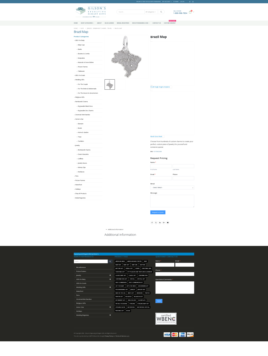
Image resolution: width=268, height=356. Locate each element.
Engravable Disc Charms (85, 111)
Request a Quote (158, 212)
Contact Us (157, 23)
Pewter (147, 293)
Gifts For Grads (80, 75)
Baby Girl (135, 265)
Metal (152, 184)
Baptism (142, 265)
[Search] (161, 12)
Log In (182, 1)
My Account (166, 1)
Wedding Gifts (79, 80)
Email (152, 174)
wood (128, 310)
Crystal (132, 279)
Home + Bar (80, 307)
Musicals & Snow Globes (86, 62)
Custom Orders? (170, 22)
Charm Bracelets (83, 154)
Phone (175, 174)
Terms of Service (121, 336)
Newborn (139, 293)
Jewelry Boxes (82, 163)
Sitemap (176, 1)
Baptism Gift (119, 268)
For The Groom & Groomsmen (88, 93)
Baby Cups (81, 45)
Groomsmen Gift (143, 286)
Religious (128, 296)
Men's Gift (131, 293)
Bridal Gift (129, 268)
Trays (79, 137)
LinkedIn (160, 222)
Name (158, 261)
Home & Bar (79, 119)
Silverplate (142, 300)
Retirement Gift (120, 300)
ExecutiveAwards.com (140, 23)
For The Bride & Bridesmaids (87, 89)
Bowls (80, 128)
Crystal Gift (141, 279)
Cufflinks (80, 159)
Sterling (132, 303)
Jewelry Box (141, 289)
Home (76, 23)
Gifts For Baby (79, 40)
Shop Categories (87, 23)
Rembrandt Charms (81, 102)
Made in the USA (120, 293)
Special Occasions (121, 303)
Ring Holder (132, 300)
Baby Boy (118, 265)
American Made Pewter (134, 261)
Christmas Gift (120, 272)
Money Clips (82, 167)
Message (153, 193)
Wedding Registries (82, 315)
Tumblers (81, 141)
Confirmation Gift (121, 279)
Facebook (152, 222)
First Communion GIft (136, 282)
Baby (145, 261)
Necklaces (81, 172)
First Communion (120, 282)
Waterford (78, 185)
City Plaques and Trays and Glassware (139, 272)
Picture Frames (83, 67)
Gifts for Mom (131, 286)
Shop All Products (81, 193)
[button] (105, 56)
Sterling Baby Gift (143, 303)
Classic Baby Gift (120, 275)
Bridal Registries (123, 23)
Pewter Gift (119, 296)
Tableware (81, 71)
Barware (80, 124)
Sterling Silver (120, 307)
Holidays (78, 189)
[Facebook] (190, 1)
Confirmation (143, 275)
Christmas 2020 (146, 268)
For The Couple (83, 84)
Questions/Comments (164, 279)
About (99, 23)
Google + (164, 222)
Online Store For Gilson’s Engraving (148, 1)
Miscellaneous (81, 267)
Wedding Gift (119, 310)
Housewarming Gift (121, 289)
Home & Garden (83, 132)
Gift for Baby (119, 286)
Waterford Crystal (143, 307)
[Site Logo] (91, 12)
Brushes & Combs (84, 54)
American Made (120, 261)
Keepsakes (81, 58)
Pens (76, 176)
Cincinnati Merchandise (82, 115)
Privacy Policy (109, 336)
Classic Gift (132, 275)
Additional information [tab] (115, 229)
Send (159, 301)
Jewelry (77, 145)
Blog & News (109, 23)
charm (137, 268)
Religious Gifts (79, 97)
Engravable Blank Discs (85, 106)
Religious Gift (138, 296)
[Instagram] (192, 1)
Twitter (156, 222)
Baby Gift (126, 265)
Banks (80, 49)
